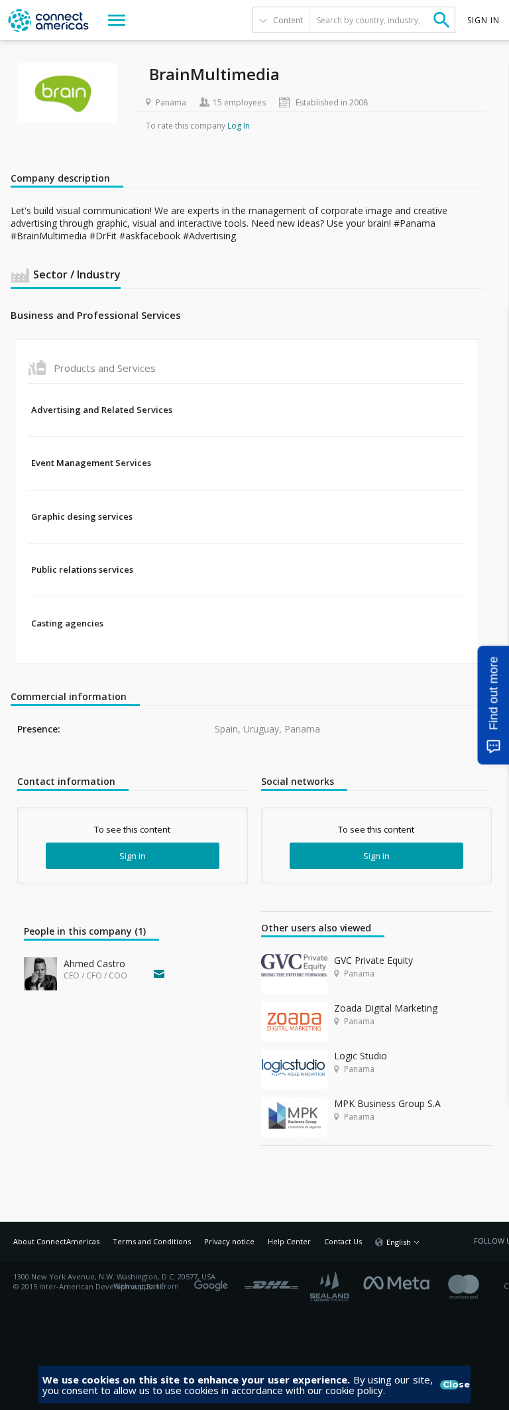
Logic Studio (360, 1055)
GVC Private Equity (373, 960)
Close (451, 1384)
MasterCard (475, 1286)
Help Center (289, 1241)
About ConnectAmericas (56, 1241)
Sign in (132, 856)
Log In (238, 125)
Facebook (399, 1281)
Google (213, 1281)
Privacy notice (229, 1241)
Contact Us (343, 1241)
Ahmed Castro (94, 963)
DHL (271, 1281)
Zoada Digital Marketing (385, 1008)
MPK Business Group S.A (387, 1103)
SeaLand (330, 1286)
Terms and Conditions (152, 1241)
